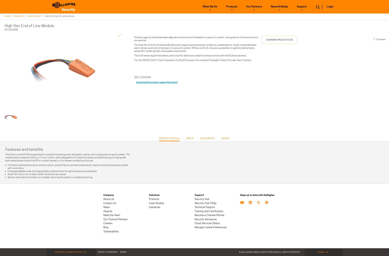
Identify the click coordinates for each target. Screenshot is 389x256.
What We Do (210, 6)
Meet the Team (111, 215)
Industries (154, 207)
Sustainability (111, 231)
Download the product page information (157, 82)
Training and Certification (208, 211)
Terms (123, 252)
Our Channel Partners (115, 219)
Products (231, 6)
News (106, 207)
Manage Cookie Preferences (210, 227)
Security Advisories (205, 219)
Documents (207, 138)
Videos (225, 138)
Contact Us (109, 203)
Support (302, 6)
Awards (107, 211)
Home (7, 16)
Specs (190, 138)
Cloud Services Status (207, 223)
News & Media (279, 6)
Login (330, 6)
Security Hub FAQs (205, 203)
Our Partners (254, 6)
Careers (107, 223)
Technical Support (204, 207)
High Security (35, 16)
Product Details (169, 139)
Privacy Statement (108, 252)
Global (321, 252)
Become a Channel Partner (209, 215)
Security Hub (201, 199)
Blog (105, 227)
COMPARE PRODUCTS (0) (279, 39)
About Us (108, 199)
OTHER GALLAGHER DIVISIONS (69, 252)
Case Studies (156, 203)
